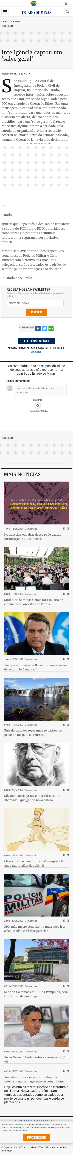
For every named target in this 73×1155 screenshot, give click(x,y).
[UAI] (33, 3)
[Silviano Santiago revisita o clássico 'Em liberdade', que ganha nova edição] (36, 764)
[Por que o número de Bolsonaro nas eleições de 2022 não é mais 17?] (36, 633)
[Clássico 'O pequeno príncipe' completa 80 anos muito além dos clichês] (36, 829)
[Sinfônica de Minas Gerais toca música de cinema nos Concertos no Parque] (36, 568)
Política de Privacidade (16, 1130)
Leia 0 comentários (36, 341)
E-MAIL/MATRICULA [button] (38, 411)
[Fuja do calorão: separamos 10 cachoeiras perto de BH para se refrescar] (36, 699)
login (56, 348)
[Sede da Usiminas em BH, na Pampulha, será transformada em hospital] (36, 960)
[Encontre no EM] (67, 11)
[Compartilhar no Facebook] (38, 329)
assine (36, 352)
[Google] (37, 406)
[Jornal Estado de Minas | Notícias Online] (36, 13)
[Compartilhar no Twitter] (44, 329)
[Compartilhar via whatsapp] (51, 329)
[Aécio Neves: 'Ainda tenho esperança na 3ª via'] (36, 1025)
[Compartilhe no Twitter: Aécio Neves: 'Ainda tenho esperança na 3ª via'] (67, 1051)
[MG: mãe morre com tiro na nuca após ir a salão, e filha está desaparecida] (36, 895)
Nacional (15, 21)
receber (36, 312)
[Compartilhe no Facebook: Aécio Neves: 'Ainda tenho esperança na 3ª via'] (63, 1051)
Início (4, 21)
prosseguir (36, 1137)
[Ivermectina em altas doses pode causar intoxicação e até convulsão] (36, 503)
